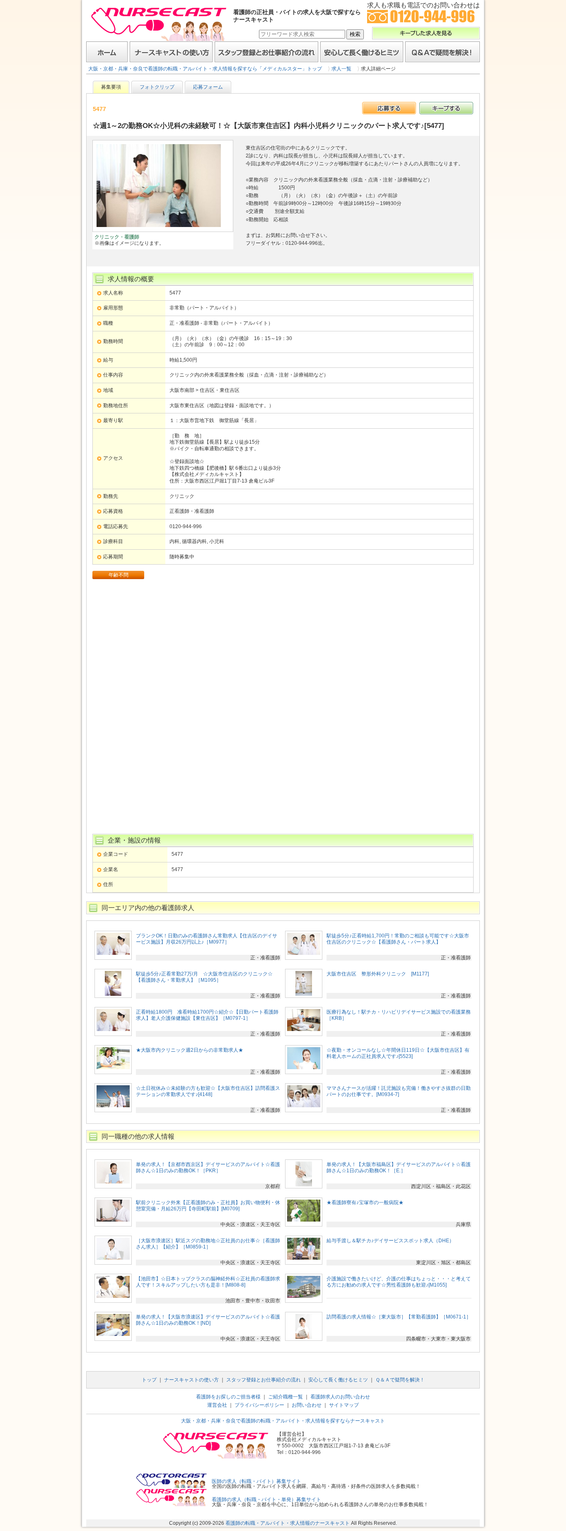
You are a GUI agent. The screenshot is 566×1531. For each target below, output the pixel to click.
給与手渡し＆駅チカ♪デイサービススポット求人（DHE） (390, 1241)
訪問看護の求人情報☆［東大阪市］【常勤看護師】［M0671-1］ (399, 1317)
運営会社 (217, 1405)
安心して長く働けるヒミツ (361, 51)
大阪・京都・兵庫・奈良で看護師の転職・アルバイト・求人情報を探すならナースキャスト (283, 1421)
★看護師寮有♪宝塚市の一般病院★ (365, 1202)
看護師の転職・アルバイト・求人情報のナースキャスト (287, 1523)
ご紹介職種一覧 (285, 1397)
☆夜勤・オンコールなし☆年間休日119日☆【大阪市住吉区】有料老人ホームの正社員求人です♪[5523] (398, 1053)
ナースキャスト (158, 23)
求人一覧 (341, 69)
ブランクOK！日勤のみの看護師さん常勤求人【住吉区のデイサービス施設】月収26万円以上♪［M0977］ (206, 939)
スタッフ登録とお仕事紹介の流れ (266, 51)
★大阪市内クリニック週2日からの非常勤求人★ (189, 1050)
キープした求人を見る (426, 33)
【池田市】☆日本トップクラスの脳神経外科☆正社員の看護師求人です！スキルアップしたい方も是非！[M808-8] (208, 1282)
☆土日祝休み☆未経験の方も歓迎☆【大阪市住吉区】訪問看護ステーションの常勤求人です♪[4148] (208, 1091)
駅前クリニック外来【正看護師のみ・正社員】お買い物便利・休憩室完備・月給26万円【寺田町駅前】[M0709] (208, 1206)
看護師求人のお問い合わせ (340, 1397)
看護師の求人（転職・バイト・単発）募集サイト (266, 1499)
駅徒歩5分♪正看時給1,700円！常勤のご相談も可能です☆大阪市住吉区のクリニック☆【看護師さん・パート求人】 (398, 939)
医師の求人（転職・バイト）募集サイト (256, 1481)
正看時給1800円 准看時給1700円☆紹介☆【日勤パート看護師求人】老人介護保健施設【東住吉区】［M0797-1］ (207, 1015)
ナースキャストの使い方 (171, 51)
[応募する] (389, 108)
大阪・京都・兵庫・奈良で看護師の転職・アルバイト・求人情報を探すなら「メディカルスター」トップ (205, 69)
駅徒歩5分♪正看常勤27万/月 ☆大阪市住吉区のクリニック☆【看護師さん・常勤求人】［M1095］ (204, 977)
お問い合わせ (307, 1405)
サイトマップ (344, 1405)
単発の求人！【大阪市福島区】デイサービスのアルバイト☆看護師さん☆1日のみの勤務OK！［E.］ (399, 1168)
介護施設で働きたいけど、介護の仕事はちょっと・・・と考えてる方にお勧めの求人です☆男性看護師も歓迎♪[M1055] (399, 1282)
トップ (149, 1380)
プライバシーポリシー (259, 1405)
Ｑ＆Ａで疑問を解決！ (442, 51)
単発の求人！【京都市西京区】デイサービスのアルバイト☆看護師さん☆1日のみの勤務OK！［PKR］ (208, 1168)
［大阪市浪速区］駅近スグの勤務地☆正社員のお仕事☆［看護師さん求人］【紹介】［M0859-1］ (208, 1244)
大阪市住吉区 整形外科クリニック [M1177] (378, 974)
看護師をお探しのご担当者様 (228, 1397)
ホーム (107, 51)
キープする (446, 108)
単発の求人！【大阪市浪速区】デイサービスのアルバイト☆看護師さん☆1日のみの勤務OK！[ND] (208, 1320)
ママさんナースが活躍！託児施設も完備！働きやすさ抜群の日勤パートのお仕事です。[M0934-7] (399, 1091)
